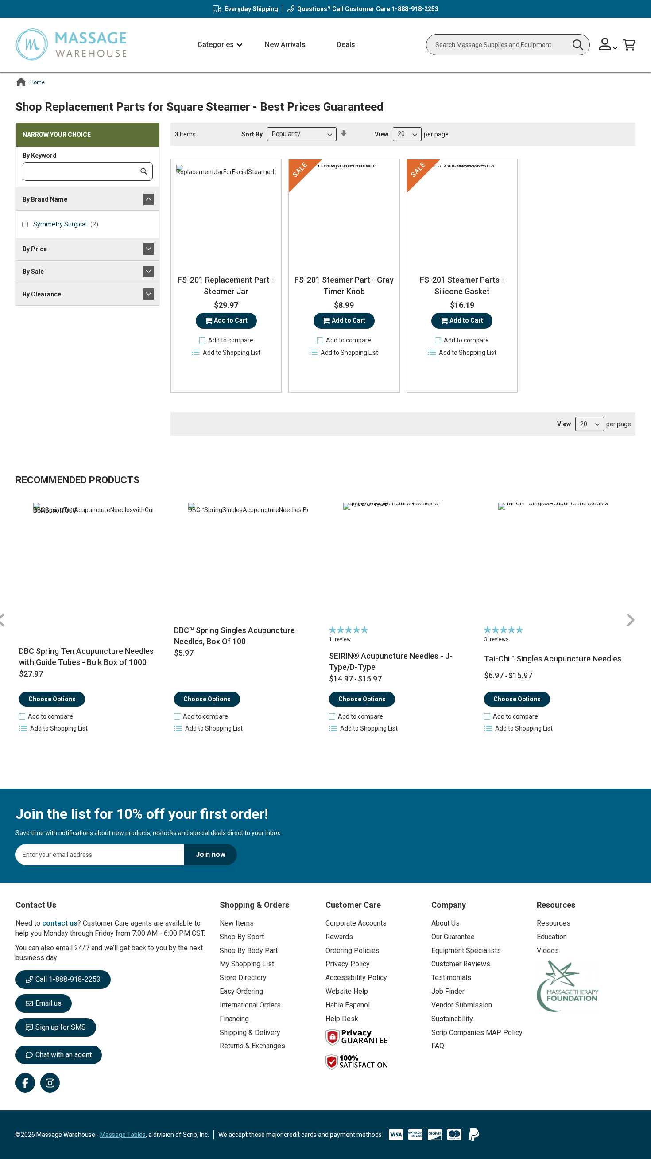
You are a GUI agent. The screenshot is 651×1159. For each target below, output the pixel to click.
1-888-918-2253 (414, 8)
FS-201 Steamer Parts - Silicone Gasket (462, 285)
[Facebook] (25, 1083)
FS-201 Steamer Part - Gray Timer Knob (344, 285)
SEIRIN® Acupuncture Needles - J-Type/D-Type (391, 661)
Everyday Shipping (251, 8)
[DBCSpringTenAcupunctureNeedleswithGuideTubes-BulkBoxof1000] (93, 563)
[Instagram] (50, 1083)
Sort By (252, 133)
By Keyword (40, 155)
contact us (60, 923)
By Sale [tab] (33, 271)
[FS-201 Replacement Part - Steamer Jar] (226, 214)
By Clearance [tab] (42, 294)
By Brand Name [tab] (45, 199)
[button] (608, 45)
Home (37, 82)
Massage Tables (123, 1134)
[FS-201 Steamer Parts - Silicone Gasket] (462, 214)
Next (630, 620)
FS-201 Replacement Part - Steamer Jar (226, 285)
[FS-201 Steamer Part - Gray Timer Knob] (344, 214)
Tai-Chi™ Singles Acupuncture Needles (552, 658)
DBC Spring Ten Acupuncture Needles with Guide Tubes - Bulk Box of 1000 (86, 656)
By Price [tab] (35, 249)
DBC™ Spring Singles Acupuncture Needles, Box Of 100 (234, 636)
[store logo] (71, 45)
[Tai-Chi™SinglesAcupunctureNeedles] (558, 563)
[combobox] (508, 44)
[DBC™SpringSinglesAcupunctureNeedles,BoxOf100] (248, 563)
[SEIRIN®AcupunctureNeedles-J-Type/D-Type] (403, 563)
